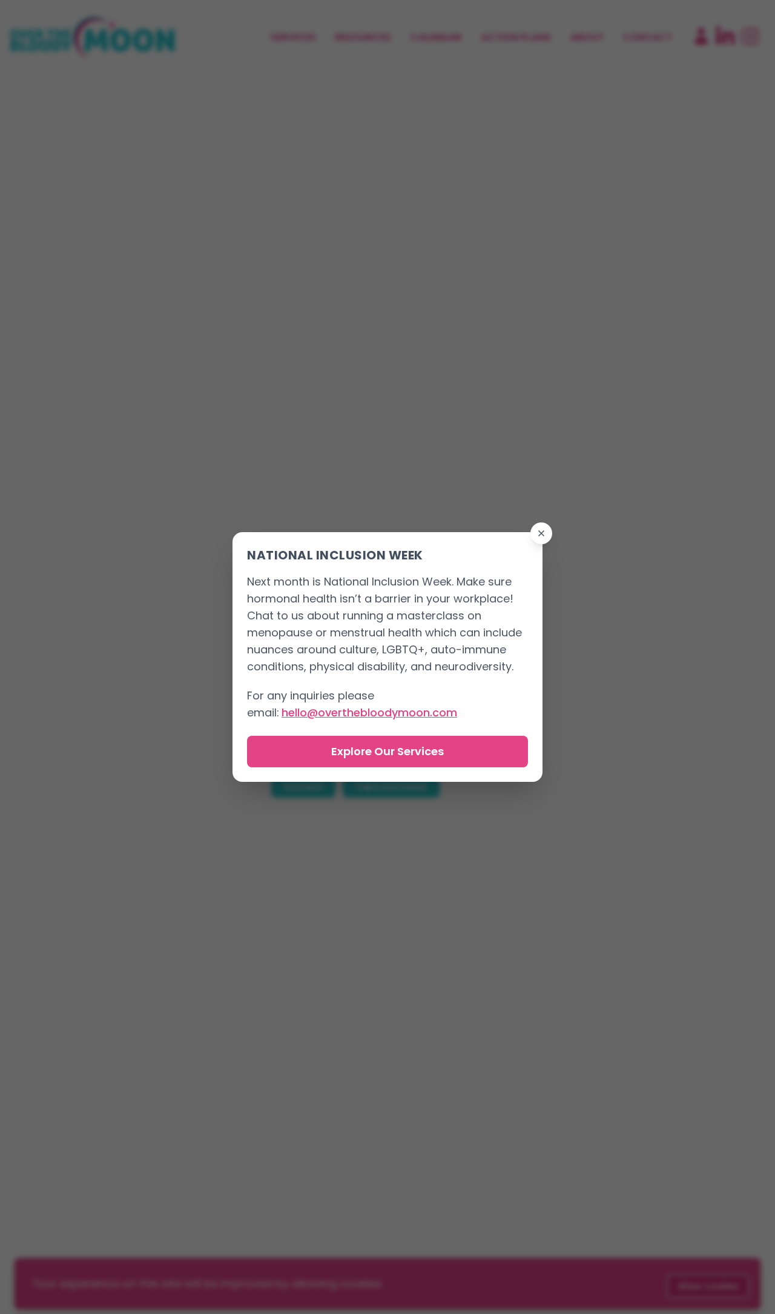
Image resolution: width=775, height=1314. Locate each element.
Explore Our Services (387, 751)
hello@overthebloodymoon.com (369, 712)
